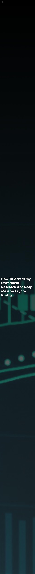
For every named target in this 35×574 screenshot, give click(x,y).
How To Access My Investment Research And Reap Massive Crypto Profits (16, 287)
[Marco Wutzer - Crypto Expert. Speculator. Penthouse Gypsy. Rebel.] (2, 2)
